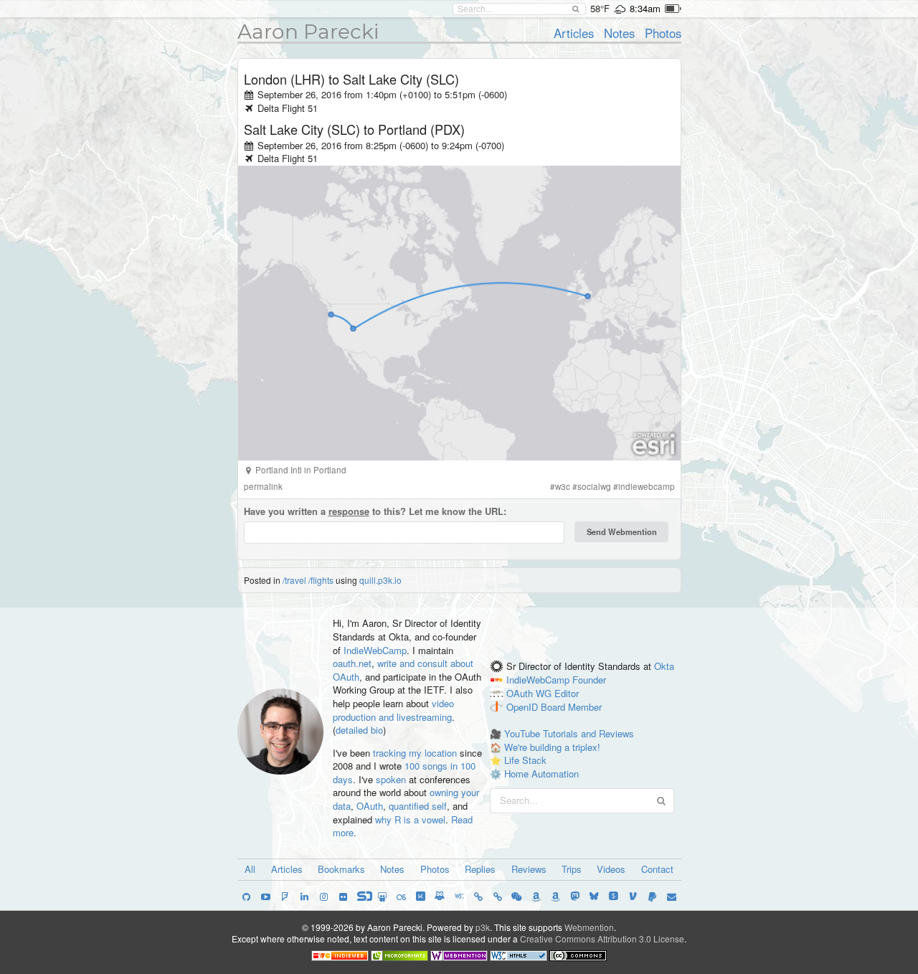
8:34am (645, 8)
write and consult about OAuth (403, 670)
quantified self (418, 806)
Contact (657, 869)
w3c (562, 486)
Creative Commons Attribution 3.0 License (602, 938)
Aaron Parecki (308, 31)
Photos (663, 33)
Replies (480, 869)
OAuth (369, 806)
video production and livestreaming (393, 710)
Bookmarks (341, 869)
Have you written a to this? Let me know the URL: (375, 511)
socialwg (594, 486)
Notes (619, 33)
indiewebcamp (646, 486)
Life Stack (525, 760)
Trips (572, 869)
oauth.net (352, 663)
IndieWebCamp (375, 650)
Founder (589, 679)
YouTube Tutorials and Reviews (569, 733)
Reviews (528, 869)
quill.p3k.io (380, 580)
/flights (320, 580)
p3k (482, 927)
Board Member (571, 707)
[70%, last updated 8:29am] (673, 8)
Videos (611, 869)
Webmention (589, 927)
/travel (294, 580)
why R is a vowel (410, 819)
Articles (574, 33)
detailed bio (359, 730)
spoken (391, 779)
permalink (263, 486)
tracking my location (415, 753)
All (250, 869)
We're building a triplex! (552, 747)
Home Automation (541, 773)
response (348, 511)
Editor (566, 693)
